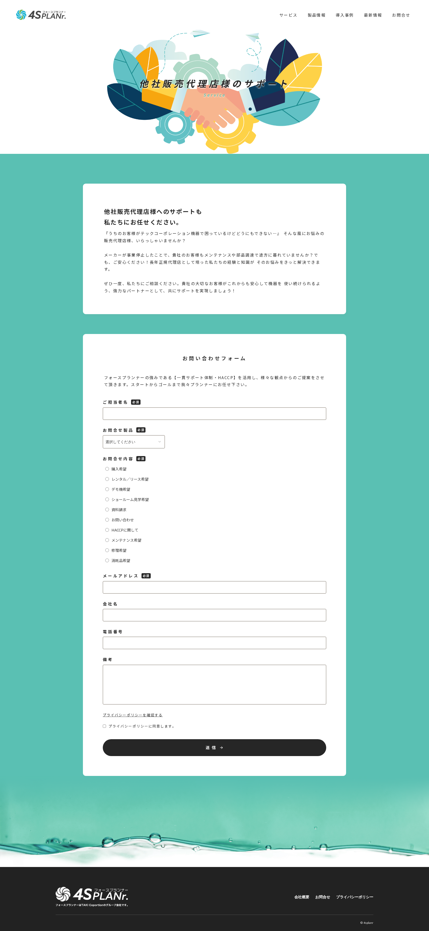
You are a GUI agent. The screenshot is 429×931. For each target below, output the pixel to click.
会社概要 (301, 897)
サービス (288, 15)
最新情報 (373, 15)
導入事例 (345, 15)
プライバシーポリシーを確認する (133, 714)
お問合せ (401, 15)
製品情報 (317, 15)
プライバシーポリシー (354, 897)
